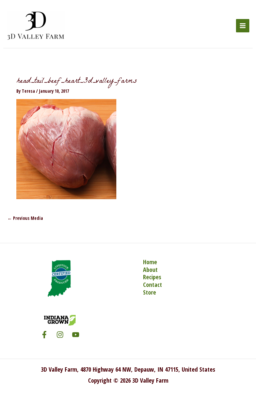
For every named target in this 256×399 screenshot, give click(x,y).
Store (149, 292)
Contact (152, 285)
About (150, 270)
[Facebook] (44, 334)
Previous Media (25, 218)
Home (150, 262)
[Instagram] (60, 334)
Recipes (152, 277)
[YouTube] (75, 334)
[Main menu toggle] (243, 26)
